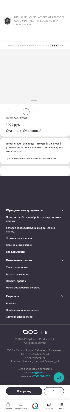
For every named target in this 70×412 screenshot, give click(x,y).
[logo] (30, 332)
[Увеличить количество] (60, 391)
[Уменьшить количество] (48, 391)
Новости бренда (16, 281)
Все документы (15, 252)
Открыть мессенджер (59, 377)
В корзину (24, 391)
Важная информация (19, 245)
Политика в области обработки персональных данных (34, 219)
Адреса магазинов (17, 274)
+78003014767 (41, 376)
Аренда (10, 303)
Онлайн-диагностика (19, 317)
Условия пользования (19, 238)
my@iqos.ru (39, 372)
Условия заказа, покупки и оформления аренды (30, 229)
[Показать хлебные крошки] (54, 45)
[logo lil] (44, 332)
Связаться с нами (17, 267)
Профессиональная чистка (22, 310)
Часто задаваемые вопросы (23, 287)
